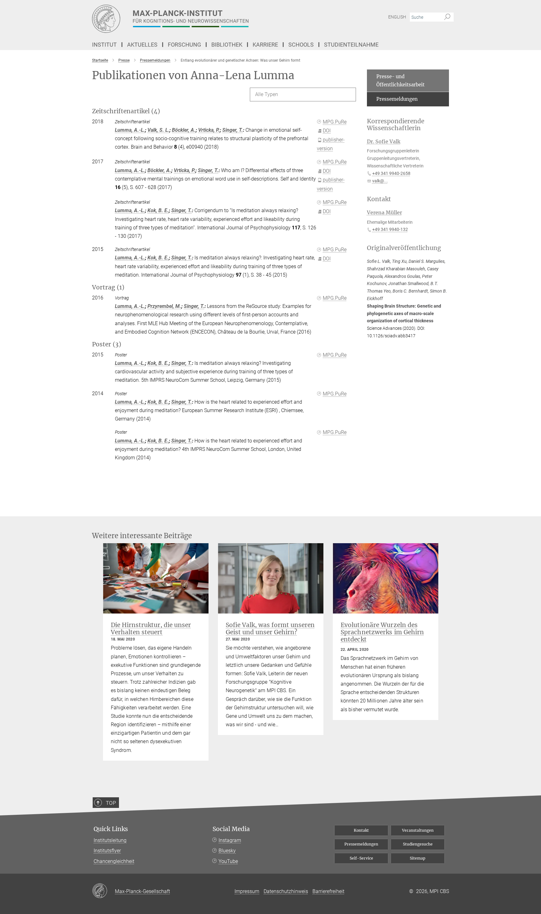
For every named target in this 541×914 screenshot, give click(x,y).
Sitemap (417, 858)
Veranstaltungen (418, 830)
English (397, 16)
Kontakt (361, 830)
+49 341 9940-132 (390, 229)
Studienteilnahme (351, 44)
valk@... (380, 180)
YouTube (228, 861)
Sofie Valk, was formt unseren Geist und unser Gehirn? (270, 628)
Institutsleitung (110, 840)
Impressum (246, 891)
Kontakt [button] (379, 199)
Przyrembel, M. (164, 306)
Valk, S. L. (158, 130)
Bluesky (227, 851)
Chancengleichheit (114, 861)
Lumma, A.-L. (130, 130)
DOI (327, 131)
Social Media (231, 829)
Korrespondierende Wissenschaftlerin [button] (395, 125)
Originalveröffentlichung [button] (404, 248)
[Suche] (447, 17)
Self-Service (361, 858)
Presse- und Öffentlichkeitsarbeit (400, 81)
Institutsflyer (107, 851)
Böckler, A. (184, 130)
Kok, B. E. (158, 210)
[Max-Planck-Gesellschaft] (103, 891)
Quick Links (111, 829)
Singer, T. (232, 130)
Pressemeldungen (397, 99)
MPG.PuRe (335, 122)
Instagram (230, 840)
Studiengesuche (418, 844)
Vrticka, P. (209, 130)
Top (111, 803)
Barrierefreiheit (328, 891)
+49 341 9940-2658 (391, 173)
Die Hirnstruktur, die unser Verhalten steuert (151, 628)
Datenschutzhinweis (286, 891)
